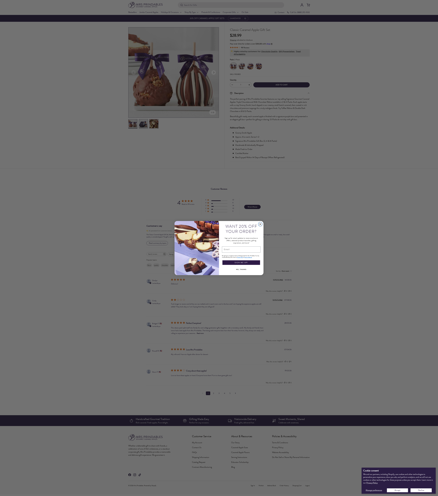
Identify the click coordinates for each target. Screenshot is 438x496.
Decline (421, 490)
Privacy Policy (372, 482)
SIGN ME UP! (241, 262)
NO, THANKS (241, 269)
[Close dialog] (260, 224)
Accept (397, 490)
